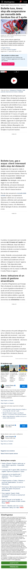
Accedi (25, 2)
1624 (20, 521)
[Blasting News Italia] (9, 2)
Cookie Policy (17, 559)
